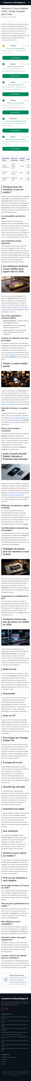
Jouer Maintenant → (15, 58)
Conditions (4, 1059)
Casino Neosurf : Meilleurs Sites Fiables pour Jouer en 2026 (14, 1041)
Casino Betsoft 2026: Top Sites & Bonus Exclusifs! (14, 1032)
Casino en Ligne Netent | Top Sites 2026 (11, 1034)
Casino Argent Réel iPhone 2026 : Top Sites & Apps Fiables (14, 1025)
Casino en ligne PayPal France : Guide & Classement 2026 (14, 1037)
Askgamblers (12, 355)
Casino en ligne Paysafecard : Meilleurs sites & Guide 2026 (14, 1049)
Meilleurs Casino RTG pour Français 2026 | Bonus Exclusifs (13, 1029)
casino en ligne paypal (16, 495)
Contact (3, 1064)
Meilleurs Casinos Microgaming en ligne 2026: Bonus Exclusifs (14, 1017)
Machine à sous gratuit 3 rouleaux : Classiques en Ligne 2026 (15, 1021)
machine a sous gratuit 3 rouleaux (10, 404)
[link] (15, 52)
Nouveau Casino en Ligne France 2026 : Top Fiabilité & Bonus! (15, 1045)
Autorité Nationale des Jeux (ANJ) (18, 418)
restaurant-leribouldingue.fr (14, 2)
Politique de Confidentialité (8, 1057)
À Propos (3, 1062)
